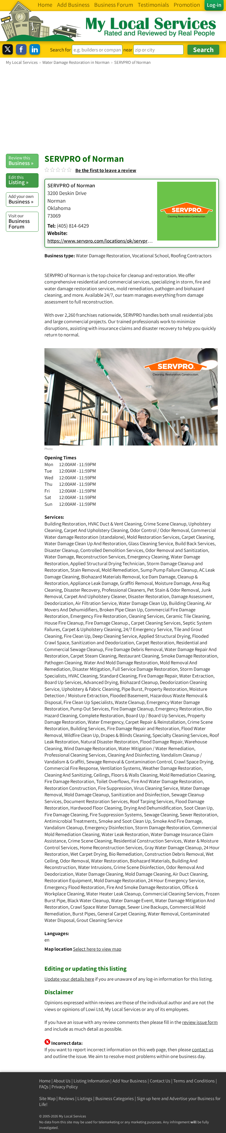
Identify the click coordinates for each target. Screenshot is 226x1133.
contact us (202, 1049)
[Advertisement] (113, 109)
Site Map (47, 1098)
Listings (84, 1098)
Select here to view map (97, 949)
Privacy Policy (64, 1086)
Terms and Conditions (194, 1081)
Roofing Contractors (191, 255)
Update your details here (69, 979)
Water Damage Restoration (103, 255)
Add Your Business (129, 1081)
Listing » (18, 180)
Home (45, 1081)
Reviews (66, 1098)
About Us (62, 1081)
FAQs (44, 1086)
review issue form (200, 1022)
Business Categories (114, 1098)
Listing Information (91, 1081)
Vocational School (150, 255)
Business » (21, 160)
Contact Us (160, 1081)
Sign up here (148, 1098)
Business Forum (19, 221)
